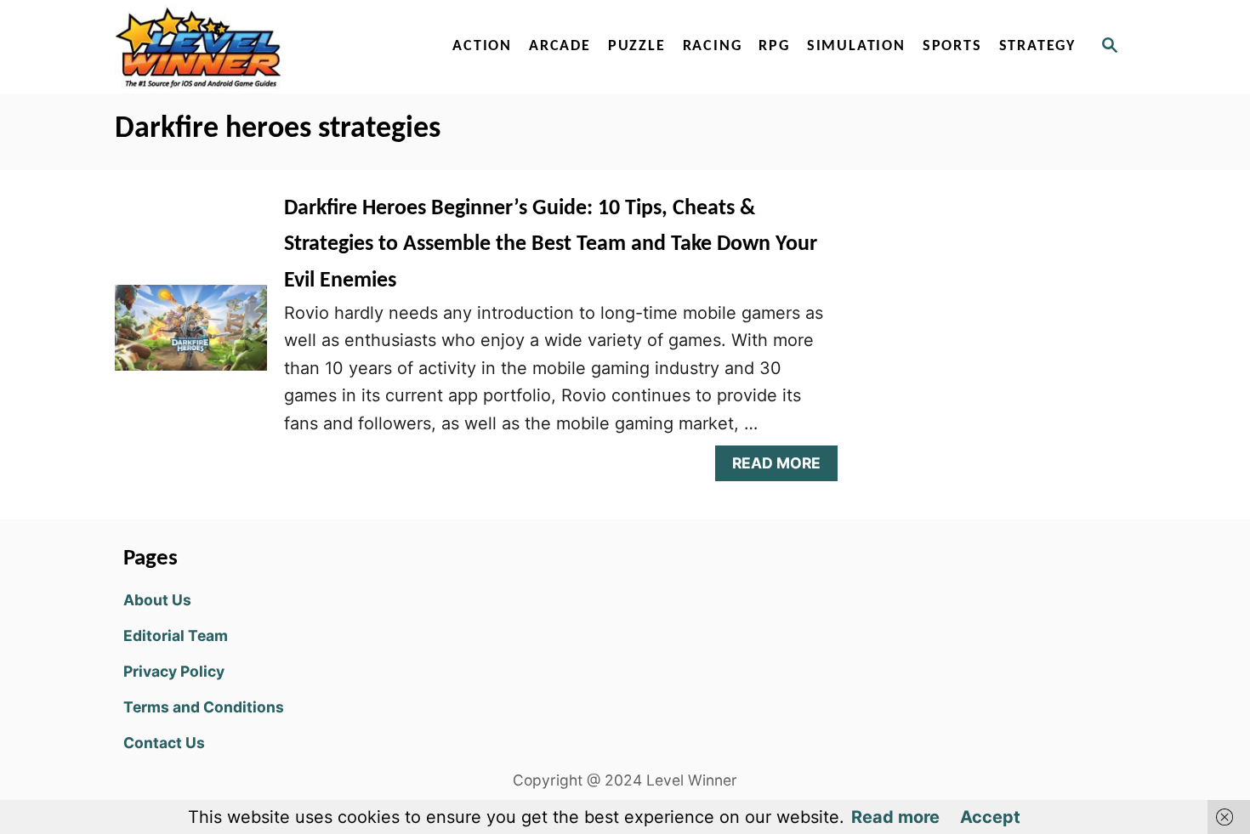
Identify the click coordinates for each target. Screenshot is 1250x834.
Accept (990, 817)
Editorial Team (175, 635)
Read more (895, 817)
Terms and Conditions (203, 707)
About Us (157, 600)
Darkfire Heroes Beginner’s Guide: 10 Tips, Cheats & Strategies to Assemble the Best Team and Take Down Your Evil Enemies (550, 244)
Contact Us (164, 743)
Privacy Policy (173, 671)
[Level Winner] (261, 47)
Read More (783, 467)
